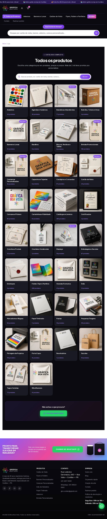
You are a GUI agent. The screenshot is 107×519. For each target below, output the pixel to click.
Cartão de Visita (41, 472)
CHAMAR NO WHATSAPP (66, 449)
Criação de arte (90, 483)
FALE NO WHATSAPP (55, 413)
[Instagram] (4, 488)
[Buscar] (96, 33)
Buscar (85, 76)
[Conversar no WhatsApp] (101, 506)
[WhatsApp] (20, 488)
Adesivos (27, 16)
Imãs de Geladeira (42, 487)
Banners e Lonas (40, 16)
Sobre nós (88, 472)
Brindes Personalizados (44, 498)
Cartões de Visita (56, 16)
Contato (6, 21)
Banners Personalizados (44, 479)
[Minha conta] (22, 8)
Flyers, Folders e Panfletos (75, 16)
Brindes (92, 16)
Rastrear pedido (18, 21)
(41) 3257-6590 (66, 481)
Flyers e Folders (42, 476)
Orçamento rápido (91, 479)
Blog (86, 476)
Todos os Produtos (12, 16)
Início (4, 43)
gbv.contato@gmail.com (69, 491)
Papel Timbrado (42, 490)
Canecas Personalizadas (45, 483)
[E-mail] (15, 488)
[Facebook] (9, 488)
